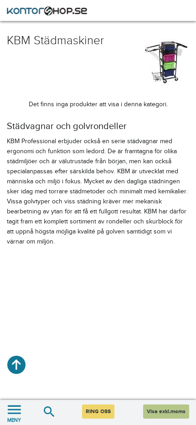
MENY (14, 420)
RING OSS (98, 411)
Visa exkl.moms (166, 411)
